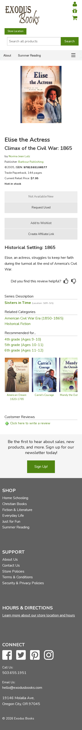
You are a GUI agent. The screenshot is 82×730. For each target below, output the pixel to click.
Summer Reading (29, 55)
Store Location (15, 31)
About (7, 55)
